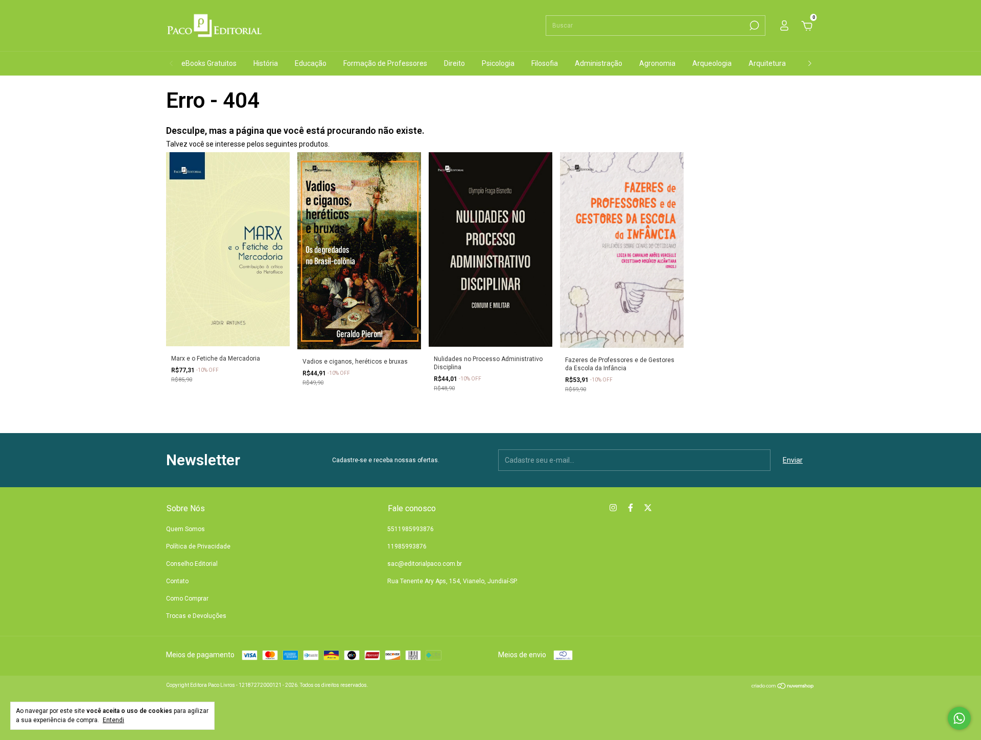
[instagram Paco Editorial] (613, 508)
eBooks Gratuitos (209, 63)
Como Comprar (187, 598)
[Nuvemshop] (783, 687)
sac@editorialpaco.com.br (424, 563)
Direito (454, 63)
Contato (177, 581)
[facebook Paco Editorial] (630, 508)
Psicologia (498, 63)
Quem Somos (185, 529)
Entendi (113, 720)
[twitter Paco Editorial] (648, 508)
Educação (310, 63)
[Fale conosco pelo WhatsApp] (959, 718)
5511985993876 (410, 529)
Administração (598, 63)
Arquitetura (767, 63)
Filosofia (544, 63)
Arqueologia (712, 63)
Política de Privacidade (198, 546)
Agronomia (657, 63)
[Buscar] (753, 25)
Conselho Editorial (192, 563)
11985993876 (407, 546)
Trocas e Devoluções (196, 615)
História (265, 63)
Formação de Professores (385, 63)
